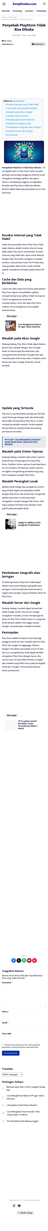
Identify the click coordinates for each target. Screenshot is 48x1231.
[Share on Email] (29, 960)
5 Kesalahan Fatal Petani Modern (22, 1105)
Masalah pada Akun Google (19, 112)
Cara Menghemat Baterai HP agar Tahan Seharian (29, 326)
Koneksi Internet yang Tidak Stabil (23, 104)
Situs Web (6, 1034)
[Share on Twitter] (19, 960)
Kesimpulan (12, 135)
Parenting (17, 11)
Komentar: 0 (39, 44)
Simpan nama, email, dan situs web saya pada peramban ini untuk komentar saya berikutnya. (21, 1046)
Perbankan (41, 11)
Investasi (29, 11)
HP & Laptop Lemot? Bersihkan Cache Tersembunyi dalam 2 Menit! (28, 724)
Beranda (6, 11)
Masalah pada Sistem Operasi (21, 120)
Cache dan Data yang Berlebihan (22, 108)
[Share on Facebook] (13, 960)
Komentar (7, 983)
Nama (5, 1012)
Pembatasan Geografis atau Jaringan (24, 127)
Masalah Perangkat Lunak (19, 123)
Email (5, 1023)
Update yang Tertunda (17, 116)
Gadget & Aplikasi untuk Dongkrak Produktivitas (29, 524)
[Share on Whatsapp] (24, 960)
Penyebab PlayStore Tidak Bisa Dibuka (24, 27)
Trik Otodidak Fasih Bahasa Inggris (23, 1121)
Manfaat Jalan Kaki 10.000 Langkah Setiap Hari (25, 1089)
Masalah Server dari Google (20, 131)
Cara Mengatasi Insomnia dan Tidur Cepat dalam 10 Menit (23, 1113)
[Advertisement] (24, 72)
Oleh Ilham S (7, 44)
